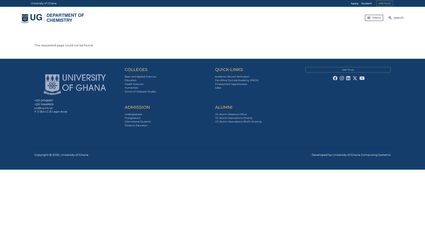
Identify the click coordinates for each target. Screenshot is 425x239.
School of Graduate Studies (140, 91)
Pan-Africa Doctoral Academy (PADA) (236, 80)
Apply (354, 3)
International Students (138, 121)
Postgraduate (133, 118)
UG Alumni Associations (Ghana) (233, 118)
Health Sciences (134, 84)
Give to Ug (385, 3)
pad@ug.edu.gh (43, 108)
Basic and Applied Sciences (140, 76)
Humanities (131, 87)
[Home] (53, 17)
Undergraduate (133, 114)
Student (366, 3)
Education (130, 80)
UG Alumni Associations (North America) (238, 121)
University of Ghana (43, 3)
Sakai (218, 87)
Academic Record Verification (232, 76)
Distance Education (136, 125)
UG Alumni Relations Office (231, 114)
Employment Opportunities (231, 84)
